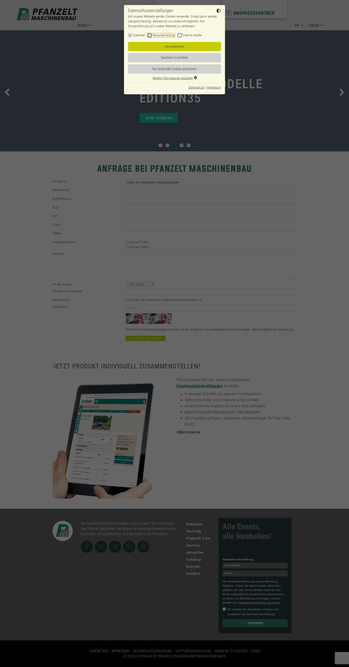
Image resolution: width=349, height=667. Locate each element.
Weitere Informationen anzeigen (172, 78)
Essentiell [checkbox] (139, 35)
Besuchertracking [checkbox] (164, 35)
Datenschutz (196, 87)
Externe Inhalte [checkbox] (192, 35)
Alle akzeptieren (174, 46)
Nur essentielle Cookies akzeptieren (174, 69)
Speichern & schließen (174, 58)
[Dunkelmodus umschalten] (218, 11)
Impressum (214, 87)
